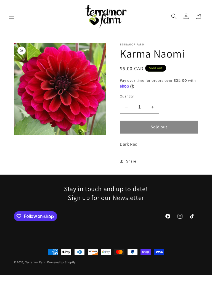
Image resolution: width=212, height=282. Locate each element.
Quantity (127, 96)
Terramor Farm (36, 262)
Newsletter (128, 197)
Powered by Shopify (61, 262)
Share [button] (131, 161)
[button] (12, 16)
